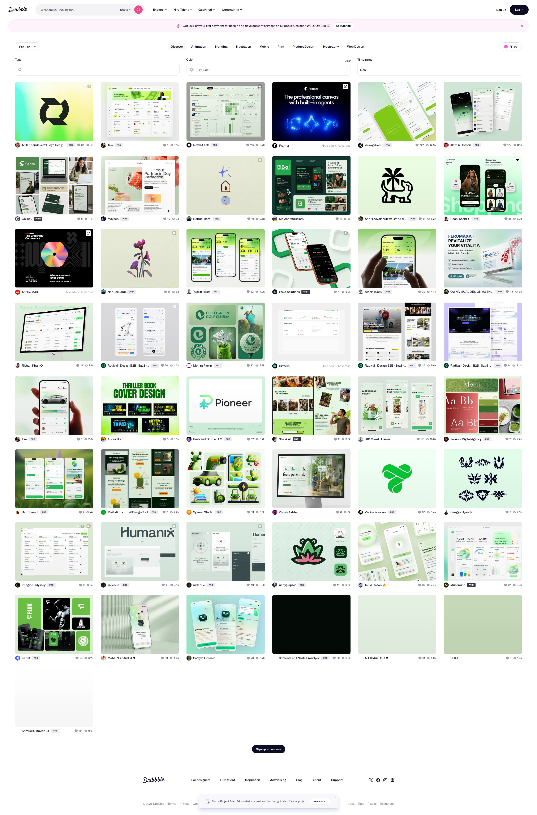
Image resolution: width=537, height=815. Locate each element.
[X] (371, 780)
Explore (158, 9)
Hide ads (328, 145)
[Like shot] (85, 133)
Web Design (355, 46)
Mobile (264, 46)
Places (372, 803)
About (317, 780)
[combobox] (76, 9)
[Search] (138, 9)
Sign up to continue (268, 749)
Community (230, 9)
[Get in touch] (68, 133)
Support (337, 780)
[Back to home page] (17, 9)
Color (190, 59)
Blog (299, 780)
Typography (331, 46)
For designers (200, 780)
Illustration (243, 46)
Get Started (343, 25)
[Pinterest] (392, 780)
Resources (387, 803)
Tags (18, 59)
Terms (172, 803)
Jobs (351, 803)
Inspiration (252, 780)
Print (281, 46)
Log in (519, 9)
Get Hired (205, 9)
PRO (71, 145)
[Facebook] (378, 780)
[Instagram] (385, 780)
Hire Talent (181, 9)
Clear (348, 60)
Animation (198, 46)
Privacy (184, 803)
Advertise (344, 145)
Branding (221, 46)
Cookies (198, 803)
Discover (177, 46)
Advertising (278, 780)
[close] (522, 26)
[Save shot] (77, 133)
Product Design (303, 46)
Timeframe (365, 59)
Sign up (501, 10)
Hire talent (227, 780)
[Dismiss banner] (335, 797)
